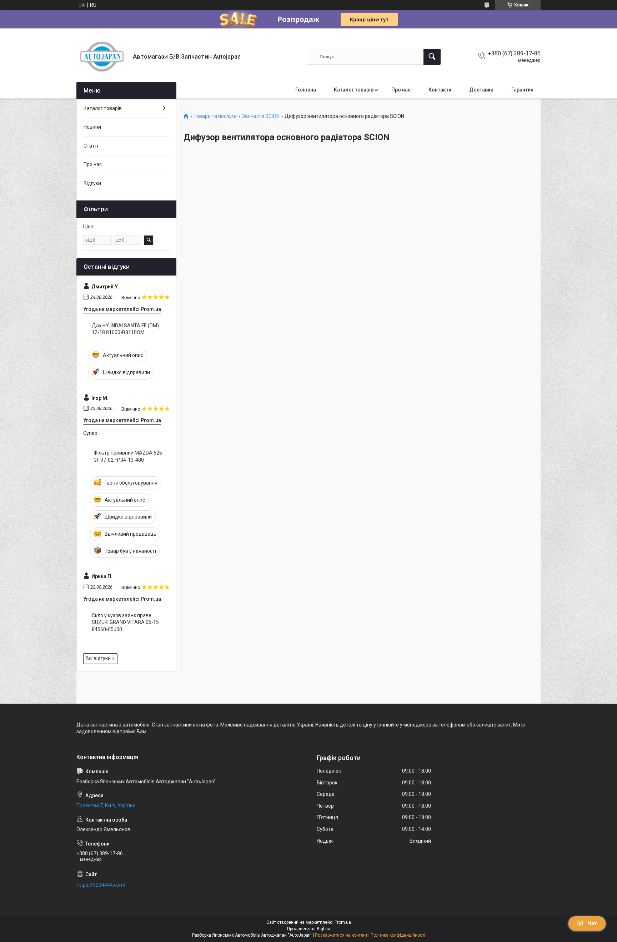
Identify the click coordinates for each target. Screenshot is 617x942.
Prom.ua (343, 922)
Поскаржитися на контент (341, 935)
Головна (305, 90)
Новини (92, 127)
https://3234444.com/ (101, 885)
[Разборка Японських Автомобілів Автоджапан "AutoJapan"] (101, 56)
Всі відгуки (98, 658)
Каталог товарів (353, 90)
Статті (91, 146)
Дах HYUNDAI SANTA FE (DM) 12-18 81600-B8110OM (125, 329)
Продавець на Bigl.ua (308, 928)
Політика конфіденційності (398, 935)
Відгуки (92, 183)
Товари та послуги (215, 116)
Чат (592, 923)
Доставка (481, 90)
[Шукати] (432, 57)
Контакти (439, 90)
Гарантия (522, 90)
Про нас (401, 90)
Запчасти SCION (261, 116)
